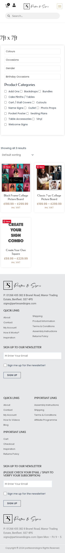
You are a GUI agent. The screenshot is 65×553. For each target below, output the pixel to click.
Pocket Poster (17, 113)
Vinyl (39, 119)
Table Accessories (20, 119)
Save (8, 166)
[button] (59, 6)
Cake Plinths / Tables (21, 97)
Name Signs (15, 108)
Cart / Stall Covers (19, 102)
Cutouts (41, 102)
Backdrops (31, 91)
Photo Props (48, 108)
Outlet (32, 108)
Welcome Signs (18, 124)
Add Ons (13, 91)
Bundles (48, 91)
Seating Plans (39, 113)
